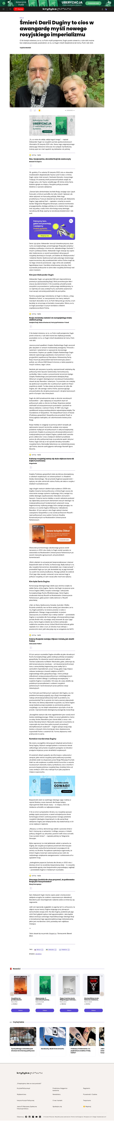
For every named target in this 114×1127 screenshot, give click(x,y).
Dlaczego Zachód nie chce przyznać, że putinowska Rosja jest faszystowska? (51, 881)
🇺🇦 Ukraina (50, 949)
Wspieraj (20, 9)
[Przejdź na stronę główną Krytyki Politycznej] (29, 1073)
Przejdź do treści (9, 2)
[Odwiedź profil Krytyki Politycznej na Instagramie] (29, 1117)
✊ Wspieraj (87, 1106)
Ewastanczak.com (101, 1117)
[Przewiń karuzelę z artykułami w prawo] (102, 1042)
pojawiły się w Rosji (51, 695)
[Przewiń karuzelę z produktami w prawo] (102, 994)
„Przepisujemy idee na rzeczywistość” (29, 1083)
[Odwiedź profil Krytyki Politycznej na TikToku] (33, 1117)
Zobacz (20, 1010)
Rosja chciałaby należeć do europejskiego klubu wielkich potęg (50, 319)
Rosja (22, 18)
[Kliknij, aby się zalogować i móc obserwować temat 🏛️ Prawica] (68, 950)
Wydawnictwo (21, 1094)
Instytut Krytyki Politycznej (25, 1100)
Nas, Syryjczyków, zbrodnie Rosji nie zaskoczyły (50, 159)
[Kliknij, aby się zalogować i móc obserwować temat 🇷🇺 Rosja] (42, 950)
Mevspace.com (88, 1117)
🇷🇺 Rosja (37, 949)
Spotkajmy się (57, 1106)
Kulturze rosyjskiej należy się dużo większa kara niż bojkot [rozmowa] (51, 460)
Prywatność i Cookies (90, 1094)
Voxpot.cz (52, 933)
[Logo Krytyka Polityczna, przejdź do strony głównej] (57, 9)
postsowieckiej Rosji (45, 281)
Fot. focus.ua (11, 105)
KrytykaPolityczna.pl (23, 1088)
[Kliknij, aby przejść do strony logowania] (102, 9)
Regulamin (86, 1088)
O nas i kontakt (57, 1100)
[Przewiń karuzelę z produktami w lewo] (12, 994)
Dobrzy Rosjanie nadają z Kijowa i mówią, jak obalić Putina (51, 640)
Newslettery (57, 1094)
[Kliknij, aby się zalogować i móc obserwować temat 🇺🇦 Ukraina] (55, 950)
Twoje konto (87, 1100)
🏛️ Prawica (63, 949)
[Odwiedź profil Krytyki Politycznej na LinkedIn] (40, 1117)
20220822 (38, 954)
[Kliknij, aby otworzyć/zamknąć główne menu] (3, 9)
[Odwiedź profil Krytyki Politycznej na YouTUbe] (36, 1117)
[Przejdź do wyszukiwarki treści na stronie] (10, 9)
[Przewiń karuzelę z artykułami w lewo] (12, 1042)
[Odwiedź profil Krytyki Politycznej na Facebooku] (26, 1117)
